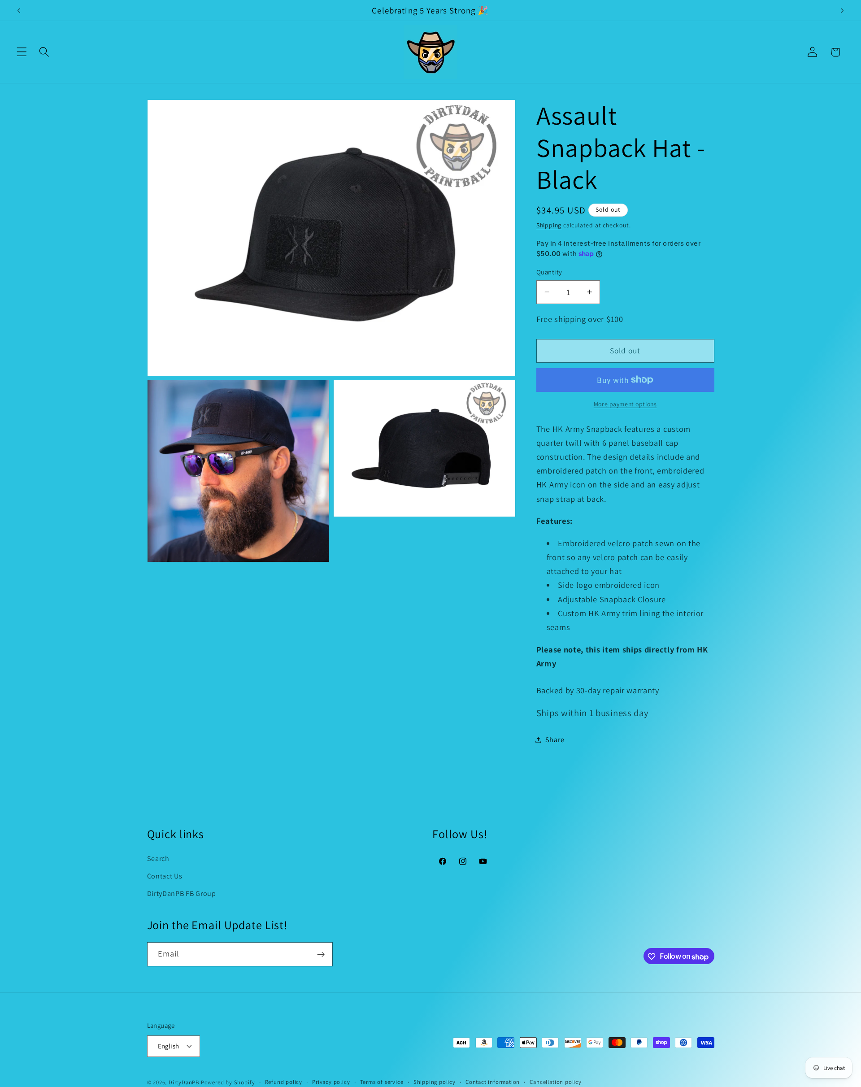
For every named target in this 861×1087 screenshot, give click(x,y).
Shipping (548, 225)
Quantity (549, 272)
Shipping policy (434, 1082)
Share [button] (554, 739)
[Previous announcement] (19, 10)
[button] (21, 52)
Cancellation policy (555, 1082)
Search (158, 858)
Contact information (492, 1082)
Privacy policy (331, 1082)
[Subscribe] (320, 955)
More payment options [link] (625, 404)
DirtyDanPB (184, 1082)
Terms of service (382, 1082)
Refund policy (283, 1082)
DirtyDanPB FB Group (181, 893)
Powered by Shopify (228, 1082)
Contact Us (165, 876)
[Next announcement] (842, 10)
